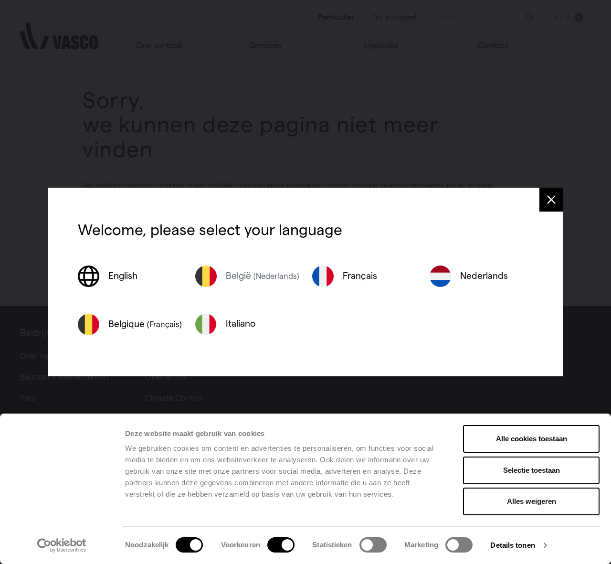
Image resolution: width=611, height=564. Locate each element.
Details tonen (512, 545)
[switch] (281, 545)
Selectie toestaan (531, 470)
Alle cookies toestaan (531, 439)
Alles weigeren (531, 501)
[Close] (551, 200)
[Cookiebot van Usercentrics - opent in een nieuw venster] (62, 545)
